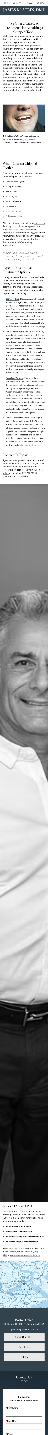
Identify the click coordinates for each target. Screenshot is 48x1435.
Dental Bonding (13, 331)
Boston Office (24, 1319)
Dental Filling (12, 298)
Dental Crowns (13, 417)
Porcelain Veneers (14, 377)
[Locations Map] (24, 1284)
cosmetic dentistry (35, 331)
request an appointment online (25, 1255)
